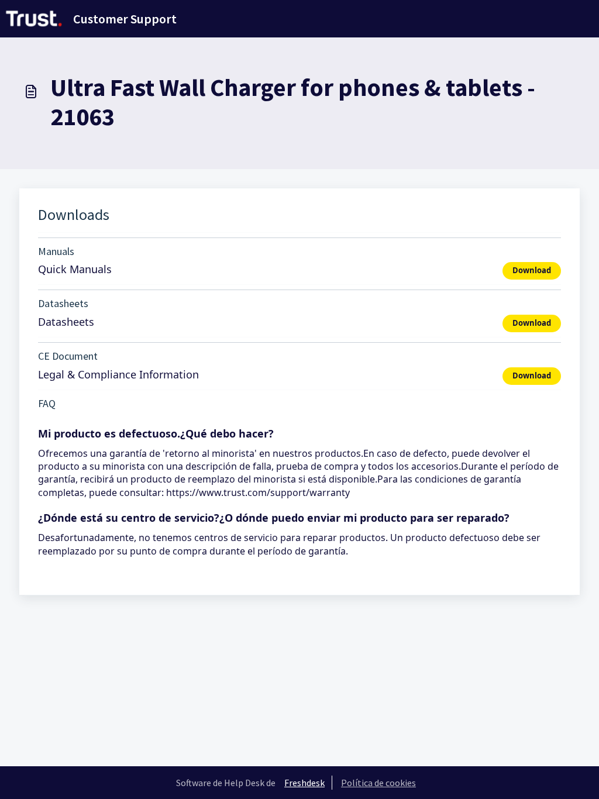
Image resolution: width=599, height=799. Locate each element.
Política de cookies (378, 782)
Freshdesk (304, 782)
